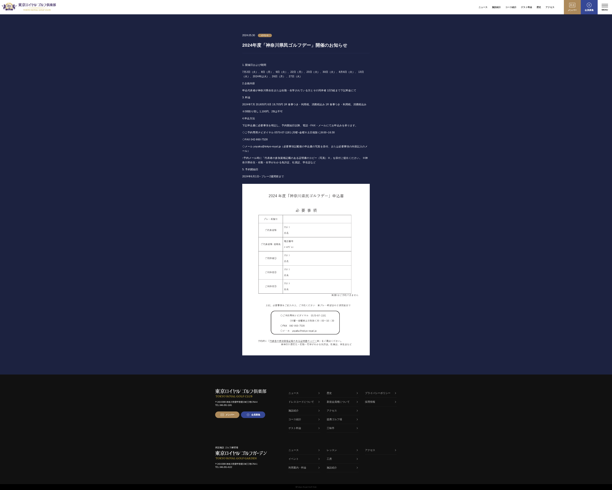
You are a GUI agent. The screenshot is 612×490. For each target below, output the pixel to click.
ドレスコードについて (301, 401)
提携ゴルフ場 (334, 419)
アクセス (550, 7)
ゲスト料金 (526, 7)
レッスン (332, 450)
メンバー (572, 10)
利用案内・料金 (297, 467)
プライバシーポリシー (377, 393)
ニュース (483, 7)
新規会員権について (338, 401)
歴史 (539, 7)
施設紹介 (496, 7)
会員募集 (589, 10)
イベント (293, 459)
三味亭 (330, 428)
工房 (329, 459)
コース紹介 (511, 7)
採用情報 (370, 401)
